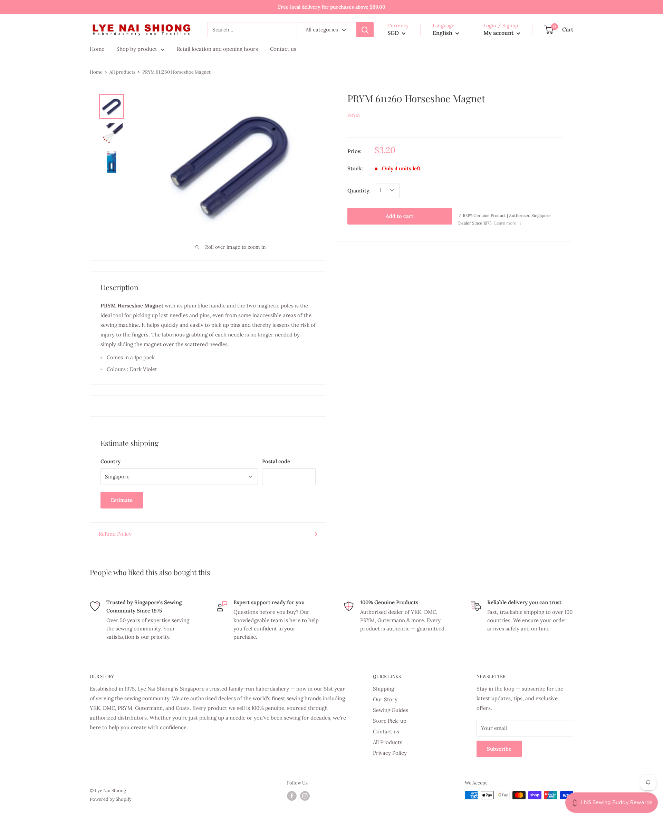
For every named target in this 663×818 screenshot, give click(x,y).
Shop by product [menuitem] (136, 49)
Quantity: (359, 190)
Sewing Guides (390, 710)
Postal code (276, 461)
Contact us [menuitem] (283, 49)
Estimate (122, 500)
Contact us (386, 731)
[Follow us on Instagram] (305, 796)
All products (122, 72)
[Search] (365, 29)
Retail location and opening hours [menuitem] (217, 49)
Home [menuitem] (97, 49)
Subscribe (499, 748)
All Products (387, 742)
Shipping (383, 688)
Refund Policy (115, 534)
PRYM (353, 115)
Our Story (385, 699)
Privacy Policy (390, 753)
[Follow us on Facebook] (292, 796)
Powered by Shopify (111, 799)
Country (110, 461)
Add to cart (399, 215)
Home (96, 72)
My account (499, 32)
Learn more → (508, 223)
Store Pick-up (389, 720)
